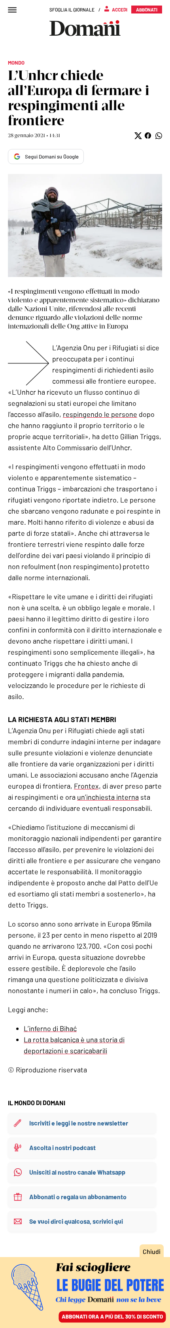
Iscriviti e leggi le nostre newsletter (78, 1123)
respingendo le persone (100, 414)
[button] (137, 135)
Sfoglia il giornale (71, 9)
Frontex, (87, 786)
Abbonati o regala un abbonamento (78, 1196)
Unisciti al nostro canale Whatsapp (77, 1172)
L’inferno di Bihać (50, 1028)
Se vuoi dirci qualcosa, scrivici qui (76, 1221)
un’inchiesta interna (108, 797)
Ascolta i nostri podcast (62, 1147)
